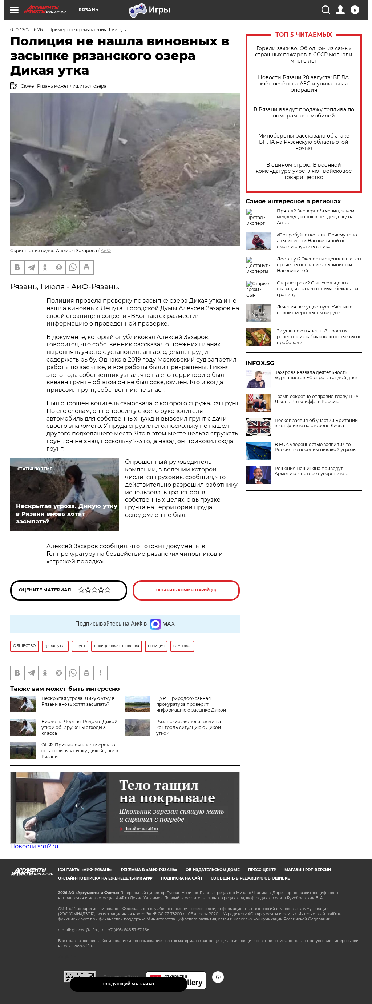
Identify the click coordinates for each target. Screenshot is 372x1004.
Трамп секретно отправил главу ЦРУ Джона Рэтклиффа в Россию (317, 399)
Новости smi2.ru (34, 846)
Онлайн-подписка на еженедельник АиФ (105, 878)
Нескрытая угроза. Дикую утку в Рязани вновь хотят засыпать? (77, 701)
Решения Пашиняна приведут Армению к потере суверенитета (312, 471)
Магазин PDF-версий (307, 870)
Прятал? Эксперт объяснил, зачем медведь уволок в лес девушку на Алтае (315, 216)
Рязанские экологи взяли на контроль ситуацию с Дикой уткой (188, 727)
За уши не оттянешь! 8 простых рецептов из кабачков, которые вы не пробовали (319, 336)
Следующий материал (128, 984)
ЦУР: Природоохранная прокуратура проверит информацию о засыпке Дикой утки (175, 707)
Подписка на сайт (181, 878)
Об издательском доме (213, 870)
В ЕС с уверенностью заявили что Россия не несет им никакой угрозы (315, 447)
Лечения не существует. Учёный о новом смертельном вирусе (315, 309)
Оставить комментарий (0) (186, 590)
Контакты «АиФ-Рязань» (85, 870)
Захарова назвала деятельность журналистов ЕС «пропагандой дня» (316, 375)
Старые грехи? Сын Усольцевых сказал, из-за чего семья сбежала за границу (317, 288)
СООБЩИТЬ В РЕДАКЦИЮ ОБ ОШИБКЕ (250, 878)
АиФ (106, 250)
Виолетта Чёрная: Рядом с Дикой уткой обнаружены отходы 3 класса (79, 727)
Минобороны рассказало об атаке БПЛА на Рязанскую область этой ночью (303, 142)
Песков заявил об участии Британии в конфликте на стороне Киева (316, 423)
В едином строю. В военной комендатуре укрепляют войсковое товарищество (304, 171)
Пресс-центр (262, 870)
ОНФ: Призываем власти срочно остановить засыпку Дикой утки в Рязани (79, 750)
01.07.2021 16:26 (26, 29)
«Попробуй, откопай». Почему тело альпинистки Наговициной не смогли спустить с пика (317, 240)
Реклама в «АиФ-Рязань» (149, 870)
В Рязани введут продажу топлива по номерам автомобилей (304, 113)
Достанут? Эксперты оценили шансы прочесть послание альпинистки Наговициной (319, 264)
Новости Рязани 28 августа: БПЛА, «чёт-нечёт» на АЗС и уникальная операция (304, 84)
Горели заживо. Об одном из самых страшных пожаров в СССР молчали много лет (303, 54)
